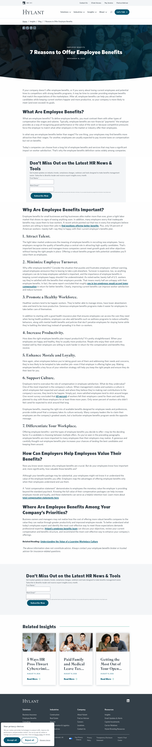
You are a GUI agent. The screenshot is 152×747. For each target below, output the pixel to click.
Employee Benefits (29, 718)
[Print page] (34, 28)
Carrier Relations (111, 725)
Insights (90, 12)
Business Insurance (30, 715)
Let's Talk (121, 12)
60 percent (61, 396)
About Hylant (82, 715)
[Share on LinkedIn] (31, 28)
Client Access (96, 3)
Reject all (29, 740)
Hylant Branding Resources (115, 729)
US (28, 3)
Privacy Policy (38, 735)
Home (25, 21)
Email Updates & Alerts (113, 718)
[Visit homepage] (33, 12)
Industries (78, 12)
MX (31, 3)
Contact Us (84, 3)
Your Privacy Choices (79, 739)
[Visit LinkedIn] (128, 701)
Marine (52, 722)
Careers (80, 722)
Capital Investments (112, 722)
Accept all (12, 740)
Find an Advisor (122, 3)
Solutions (64, 12)
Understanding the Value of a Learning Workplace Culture (69, 541)
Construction (54, 715)
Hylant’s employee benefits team (61, 528)
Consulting (26, 722)
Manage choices (45, 740)
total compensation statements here (41, 497)
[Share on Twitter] (27, 28)
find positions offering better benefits (80, 225)
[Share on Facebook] (24, 28)
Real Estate (54, 718)
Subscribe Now (41, 196)
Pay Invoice (109, 3)
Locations (80, 725)
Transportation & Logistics (59, 725)
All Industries (55, 729)
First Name (34, 178)
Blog (40, 21)
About (102, 12)
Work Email (34, 185)
